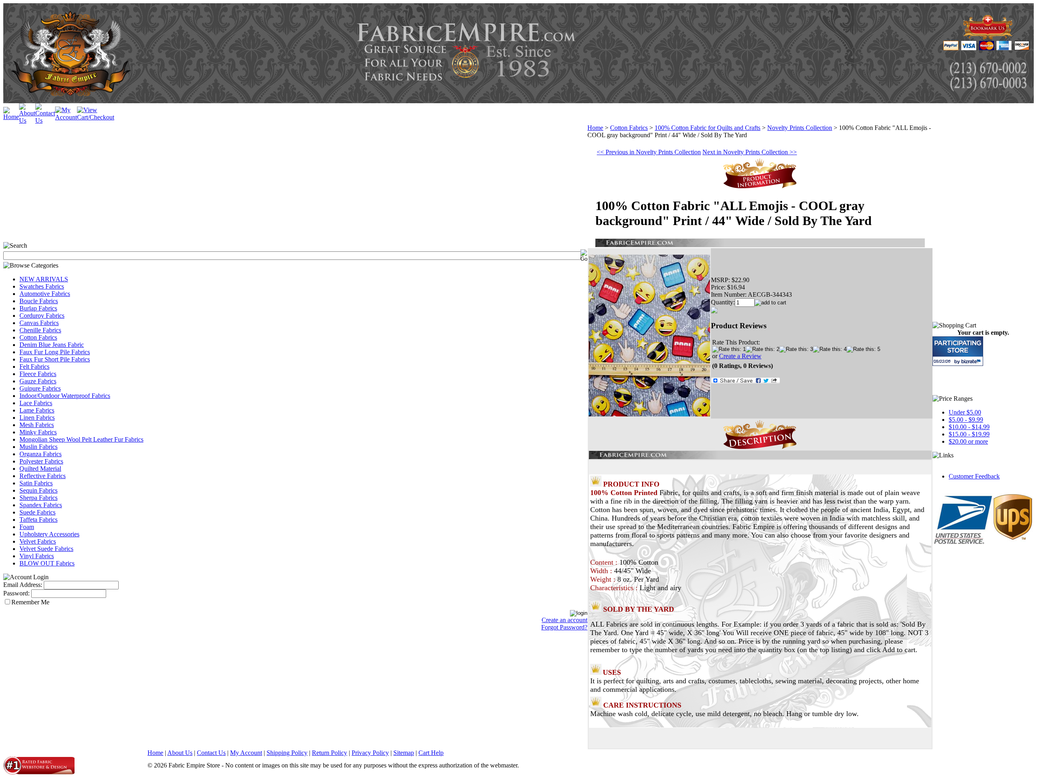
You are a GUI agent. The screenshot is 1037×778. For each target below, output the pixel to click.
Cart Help (431, 752)
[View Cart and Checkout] (95, 117)
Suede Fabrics (37, 512)
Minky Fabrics (38, 432)
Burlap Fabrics (38, 308)
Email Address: (22, 584)
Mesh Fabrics (36, 424)
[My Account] (66, 117)
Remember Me (30, 602)
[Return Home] (11, 116)
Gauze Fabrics (37, 381)
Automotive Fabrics (44, 293)
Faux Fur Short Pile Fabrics (54, 359)
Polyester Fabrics (41, 461)
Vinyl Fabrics (36, 556)
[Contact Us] (45, 120)
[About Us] (27, 120)
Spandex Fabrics (40, 505)
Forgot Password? (564, 627)
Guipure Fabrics (40, 388)
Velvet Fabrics (37, 541)
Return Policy (329, 752)
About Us (179, 752)
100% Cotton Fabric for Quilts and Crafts (707, 127)
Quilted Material (40, 468)
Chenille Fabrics (40, 330)
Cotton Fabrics (38, 337)
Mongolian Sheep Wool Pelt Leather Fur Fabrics (81, 439)
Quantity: (723, 302)
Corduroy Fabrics (41, 315)
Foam (26, 526)
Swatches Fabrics (41, 286)
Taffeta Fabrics (38, 519)
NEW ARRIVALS (43, 279)
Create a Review (740, 356)
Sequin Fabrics (38, 490)
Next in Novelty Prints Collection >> (749, 152)
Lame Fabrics (36, 410)
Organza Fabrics (40, 454)
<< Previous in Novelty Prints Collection (649, 152)
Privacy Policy (370, 752)
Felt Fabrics (34, 366)
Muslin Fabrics (38, 446)
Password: (16, 593)
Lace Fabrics (35, 403)
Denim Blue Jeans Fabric (51, 344)
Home (595, 127)
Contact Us (211, 752)
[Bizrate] (972, 361)
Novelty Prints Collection (799, 127)
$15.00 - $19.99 (969, 434)
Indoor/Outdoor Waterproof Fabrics (64, 395)
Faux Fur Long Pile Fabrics (54, 352)
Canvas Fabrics (39, 322)
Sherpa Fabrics (38, 497)
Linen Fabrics (37, 417)
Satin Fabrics (36, 483)
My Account (246, 752)
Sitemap (403, 752)
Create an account (564, 619)
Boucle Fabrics (38, 301)
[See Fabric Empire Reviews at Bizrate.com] (957, 351)
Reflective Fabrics (42, 475)
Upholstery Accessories (49, 534)
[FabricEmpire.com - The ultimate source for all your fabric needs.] (988, 37)
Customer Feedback (974, 476)
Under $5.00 (965, 412)
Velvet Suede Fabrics (46, 548)
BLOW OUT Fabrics (47, 563)
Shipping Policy (287, 752)
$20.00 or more (968, 441)
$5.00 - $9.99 (966, 419)
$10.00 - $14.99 (969, 426)
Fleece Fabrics (37, 373)
